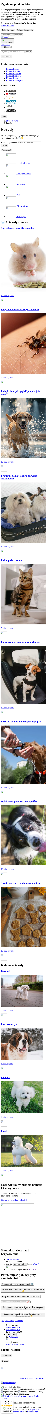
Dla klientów (6, 1356)
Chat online (11, 1334)
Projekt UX (34, 1409)
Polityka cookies (7, 25)
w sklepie (32, 1269)
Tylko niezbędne (8, 30)
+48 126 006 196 (13, 1259)
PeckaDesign (32, 1412)
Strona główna (12, 121)
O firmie (5, 1361)
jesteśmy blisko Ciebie (15, 1344)
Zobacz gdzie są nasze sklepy (32, 1378)
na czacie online (20, 1264)
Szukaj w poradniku (9, 142)
